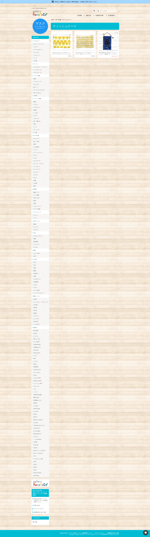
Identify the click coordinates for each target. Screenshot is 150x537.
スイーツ (36, 215)
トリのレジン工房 (38, 458)
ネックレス (36, 52)
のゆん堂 (36, 444)
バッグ (35, 149)
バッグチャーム (38, 69)
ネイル (35, 287)
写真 (35, 276)
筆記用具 (36, 241)
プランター (36, 118)
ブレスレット (37, 55)
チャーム (35, 63)
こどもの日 (36, 324)
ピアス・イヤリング (39, 44)
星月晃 (35, 403)
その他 (35, 60)
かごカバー (36, 172)
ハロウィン (36, 316)
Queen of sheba (38, 419)
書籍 (34, 250)
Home (79, 15)
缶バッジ (36, 87)
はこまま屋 (36, 341)
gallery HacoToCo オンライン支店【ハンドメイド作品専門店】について (40, 500)
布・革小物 (58, 19)
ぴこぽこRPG (37, 378)
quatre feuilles (38, 380)
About (88, 15)
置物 (35, 101)
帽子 (35, 186)
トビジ (35, 355)
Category (100, 15)
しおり (35, 284)
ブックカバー (37, 166)
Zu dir (35, 464)
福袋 (35, 270)
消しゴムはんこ (38, 92)
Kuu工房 (36, 350)
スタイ (35, 177)
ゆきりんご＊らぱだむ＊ (40, 450)
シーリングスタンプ (39, 293)
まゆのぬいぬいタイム (39, 425)
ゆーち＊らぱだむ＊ (39, 453)
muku (35, 364)
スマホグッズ (37, 279)
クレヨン (36, 247)
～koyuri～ (36, 405)
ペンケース (36, 244)
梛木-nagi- (36, 397)
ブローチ (36, 46)
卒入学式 (36, 321)
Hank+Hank (37, 408)
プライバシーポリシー (39, 508)
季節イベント (36, 296)
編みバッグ (36, 192)
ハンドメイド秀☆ (38, 383)
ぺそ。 (35, 389)
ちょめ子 (36, 411)
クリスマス (36, 318)
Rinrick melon (37, 472)
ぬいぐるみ (36, 141)
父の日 (35, 310)
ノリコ (35, 391)
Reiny (35, 467)
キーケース (36, 138)
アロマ (35, 115)
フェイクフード (37, 212)
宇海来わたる (37, 347)
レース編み (36, 195)
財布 (35, 144)
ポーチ (35, 155)
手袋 (35, 203)
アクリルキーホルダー (39, 89)
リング (35, 58)
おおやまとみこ (38, 369)
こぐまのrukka (37, 439)
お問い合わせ (37, 505)
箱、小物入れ (37, 121)
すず (35, 456)
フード (35, 217)
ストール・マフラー (39, 163)
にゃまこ (36, 361)
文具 (34, 232)
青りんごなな (37, 338)
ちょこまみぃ (37, 372)
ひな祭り (36, 304)
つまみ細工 (36, 146)
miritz (35, 414)
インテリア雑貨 (37, 98)
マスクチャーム (38, 72)
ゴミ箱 (35, 132)
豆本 (35, 256)
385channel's (37, 433)
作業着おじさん (38, 400)
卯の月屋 (36, 330)
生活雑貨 (36, 281)
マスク (35, 158)
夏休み (35, 313)
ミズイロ (36, 336)
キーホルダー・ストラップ (40, 67)
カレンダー (36, 84)
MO (35, 358)
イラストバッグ (38, 81)
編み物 (35, 189)
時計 (35, 124)
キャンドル (36, 129)
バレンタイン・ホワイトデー (41, 302)
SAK (35, 461)
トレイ (35, 126)
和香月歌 (36, 366)
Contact (111, 15)
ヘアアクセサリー (38, 49)
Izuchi (35, 333)
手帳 (35, 238)
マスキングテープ (38, 236)
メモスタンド (37, 107)
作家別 (35, 327)
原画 (35, 78)
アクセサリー (36, 40)
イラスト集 (36, 253)
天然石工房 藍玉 (38, 394)
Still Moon (36, 475)
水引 (35, 262)
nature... (36, 447)
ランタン (36, 104)
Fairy (35, 469)
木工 (35, 265)
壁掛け (35, 110)
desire (35, 416)
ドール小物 (36, 290)
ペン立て (36, 112)
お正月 (35, 299)
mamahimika (37, 344)
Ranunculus (37, 352)
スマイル (36, 436)
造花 (35, 267)
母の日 (35, 307)
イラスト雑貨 (36, 75)
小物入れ (36, 273)
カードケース (37, 169)
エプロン (36, 174)
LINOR (35, 442)
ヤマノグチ (36, 386)
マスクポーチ (37, 160)
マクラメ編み (37, 208)
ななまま (36, 422)
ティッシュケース (38, 152)
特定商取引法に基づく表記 (40, 512)
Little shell (36, 428)
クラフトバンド (38, 206)
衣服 (35, 180)
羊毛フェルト (36, 221)
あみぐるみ (36, 197)
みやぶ (35, 375)
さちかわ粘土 (37, 431)
